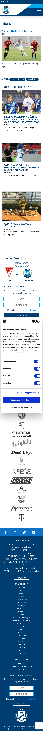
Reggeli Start (32, 79)
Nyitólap (21, 588)
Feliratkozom (21, 315)
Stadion (21, 647)
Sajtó (21, 626)
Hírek (21, 591)
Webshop (21, 644)
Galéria (21, 614)
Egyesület (21, 650)
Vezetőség (21, 609)
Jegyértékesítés (21, 641)
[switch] (37, 369)
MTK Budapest (21, 600)
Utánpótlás (21, 635)
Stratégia (21, 606)
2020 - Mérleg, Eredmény (21, 553)
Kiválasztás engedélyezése (21, 408)
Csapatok (21, 594)
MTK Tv (21, 632)
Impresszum (22, 663)
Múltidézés (21, 603)
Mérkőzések (21, 597)
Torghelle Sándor (17, 79)
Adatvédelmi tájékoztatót (27, 310)
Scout (21, 629)
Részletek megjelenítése (26, 393)
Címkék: (5, 79)
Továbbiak (21, 578)
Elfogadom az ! (22, 310)
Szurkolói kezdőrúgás (21, 620)
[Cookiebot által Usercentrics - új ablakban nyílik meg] (30, 321)
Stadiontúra (21, 623)
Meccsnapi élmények (21, 618)
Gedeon (21, 611)
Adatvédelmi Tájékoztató (21, 666)
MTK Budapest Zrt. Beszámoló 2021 (21, 568)
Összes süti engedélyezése (21, 400)
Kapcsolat (21, 653)
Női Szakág (21, 638)
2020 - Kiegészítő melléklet (21, 550)
